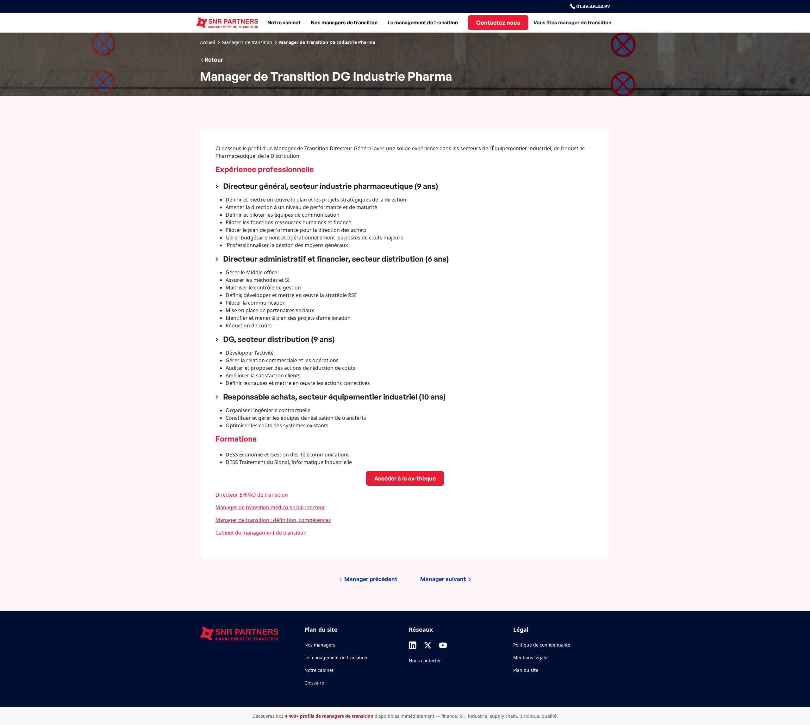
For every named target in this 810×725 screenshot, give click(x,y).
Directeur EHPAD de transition (251, 494)
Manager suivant (443, 578)
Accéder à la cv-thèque (405, 478)
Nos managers (319, 645)
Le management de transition (423, 22)
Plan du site (525, 670)
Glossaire (314, 683)
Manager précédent (370, 578)
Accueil (207, 42)
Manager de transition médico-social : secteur (270, 507)
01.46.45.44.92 (592, 6)
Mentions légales (531, 657)
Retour (213, 59)
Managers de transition (247, 42)
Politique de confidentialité (541, 645)
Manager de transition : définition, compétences (273, 520)
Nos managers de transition (344, 22)
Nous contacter (425, 661)
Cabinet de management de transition (261, 532)
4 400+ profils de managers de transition (329, 716)
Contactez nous (498, 22)
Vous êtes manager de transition (572, 22)
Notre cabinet (284, 22)
